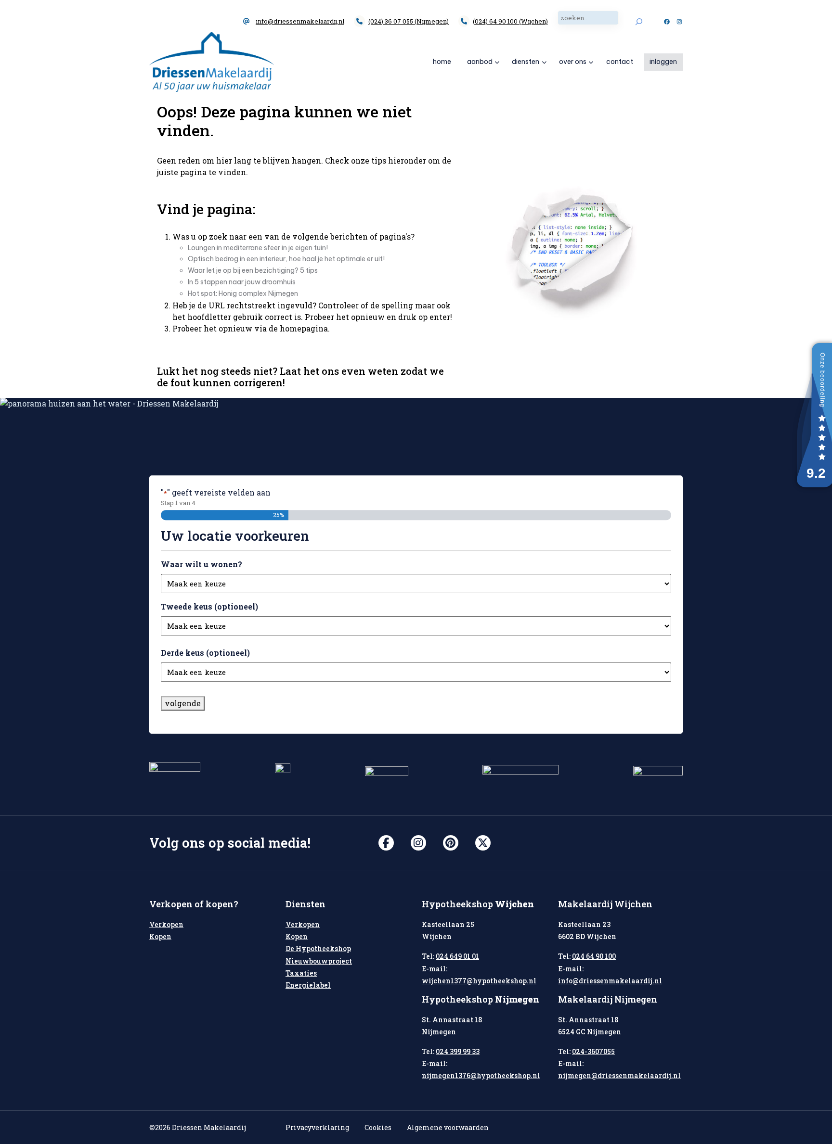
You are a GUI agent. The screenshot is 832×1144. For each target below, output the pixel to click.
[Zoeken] (639, 21)
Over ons (572, 61)
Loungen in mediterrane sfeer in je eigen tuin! (258, 247)
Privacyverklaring (317, 1127)
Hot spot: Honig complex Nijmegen (243, 293)
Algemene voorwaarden (448, 1127)
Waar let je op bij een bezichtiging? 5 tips (253, 270)
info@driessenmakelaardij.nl (300, 21)
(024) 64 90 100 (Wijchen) (510, 21)
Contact (619, 61)
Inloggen (663, 61)
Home (442, 61)
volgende (183, 703)
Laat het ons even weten (339, 371)
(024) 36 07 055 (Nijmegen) (408, 21)
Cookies (377, 1127)
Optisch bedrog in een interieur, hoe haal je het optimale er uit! (286, 258)
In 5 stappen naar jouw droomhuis (242, 282)
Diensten (525, 61)
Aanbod (480, 61)
